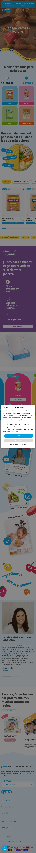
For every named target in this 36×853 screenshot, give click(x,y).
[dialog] (18, 426)
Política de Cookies (16, 431)
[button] (18, 445)
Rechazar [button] (18, 440)
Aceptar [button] (19, 436)
